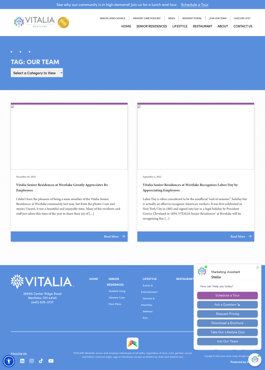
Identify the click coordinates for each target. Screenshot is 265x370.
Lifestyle (179, 26)
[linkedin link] (22, 361)
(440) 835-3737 (242, 18)
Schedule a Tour (195, 4)
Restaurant (202, 26)
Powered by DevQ (242, 362)
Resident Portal (192, 18)
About (223, 26)
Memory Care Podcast (147, 18)
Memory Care (117, 297)
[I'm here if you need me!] (254, 359)
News (171, 18)
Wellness (148, 311)
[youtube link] (51, 361)
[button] (9, 361)
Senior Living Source (112, 18)
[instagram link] (32, 361)
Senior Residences (151, 26)
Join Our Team (217, 18)
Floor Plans (115, 304)
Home (126, 26)
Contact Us (242, 26)
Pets (145, 318)
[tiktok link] (41, 361)
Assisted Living (117, 291)
